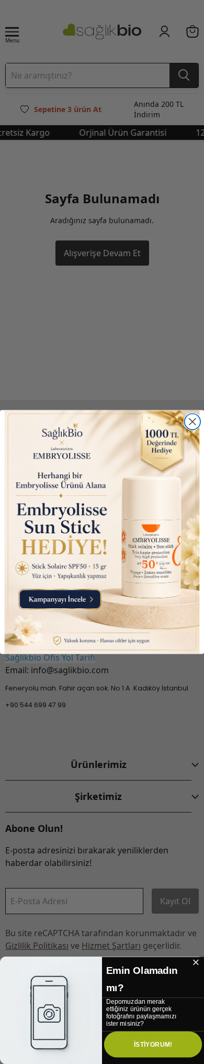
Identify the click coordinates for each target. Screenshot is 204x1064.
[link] (102, 532)
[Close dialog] (192, 422)
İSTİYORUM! (153, 1043)
